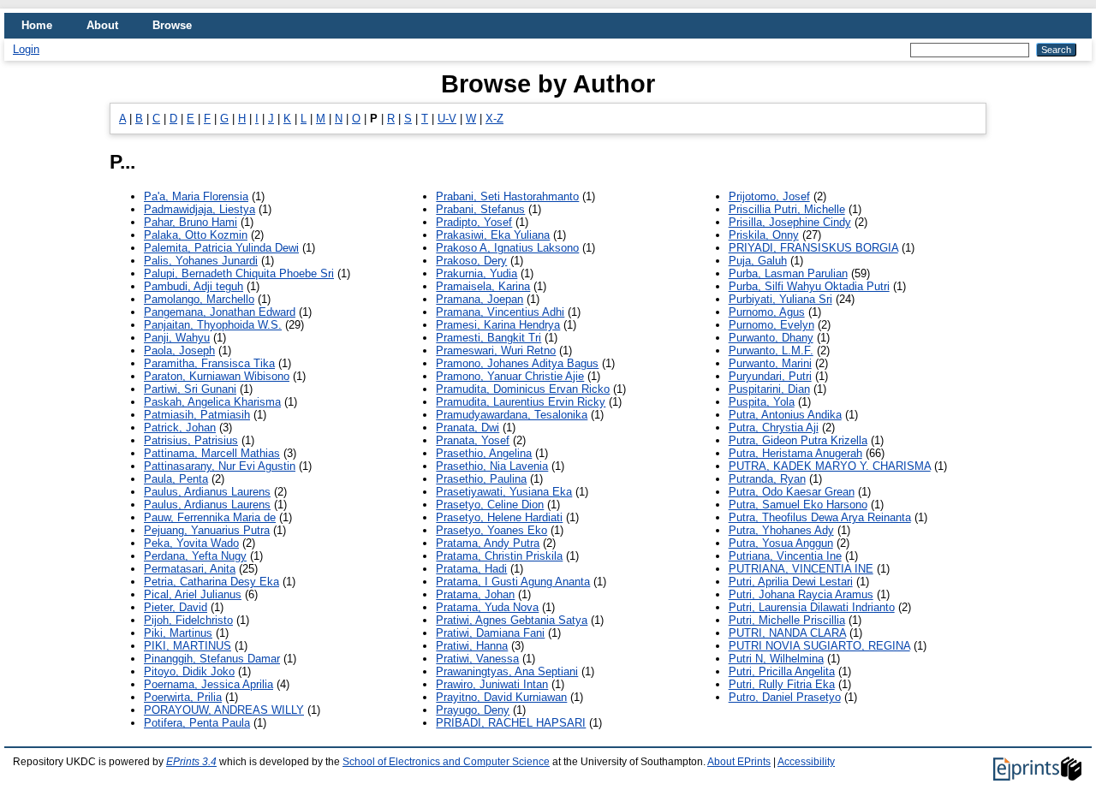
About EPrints (739, 762)
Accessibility (806, 762)
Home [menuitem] (36, 25)
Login (26, 49)
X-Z (494, 118)
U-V (447, 118)
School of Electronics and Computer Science (446, 762)
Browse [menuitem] (172, 25)
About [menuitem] (102, 25)
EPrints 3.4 (191, 762)
